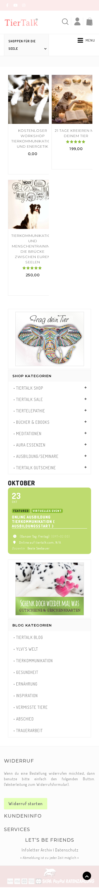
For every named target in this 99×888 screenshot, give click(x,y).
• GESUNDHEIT (25, 672)
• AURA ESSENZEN (29, 445)
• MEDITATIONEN (27, 433)
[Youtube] (15, 5)
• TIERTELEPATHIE (29, 410)
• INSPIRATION (25, 695)
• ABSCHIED (23, 719)
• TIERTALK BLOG (28, 637)
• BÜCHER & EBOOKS (31, 422)
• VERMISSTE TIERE (30, 707)
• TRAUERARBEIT (28, 730)
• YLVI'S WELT (25, 649)
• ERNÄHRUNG (25, 684)
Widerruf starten (25, 803)
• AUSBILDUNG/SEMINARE (36, 456)
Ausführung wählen (32, 165)
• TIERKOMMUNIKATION (33, 660)
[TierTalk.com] (24, 21)
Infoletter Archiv (37, 850)
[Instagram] (23, 5)
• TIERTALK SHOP (28, 388)
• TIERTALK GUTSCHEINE (34, 467)
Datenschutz (66, 850)
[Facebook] (7, 5)
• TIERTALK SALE (28, 399)
